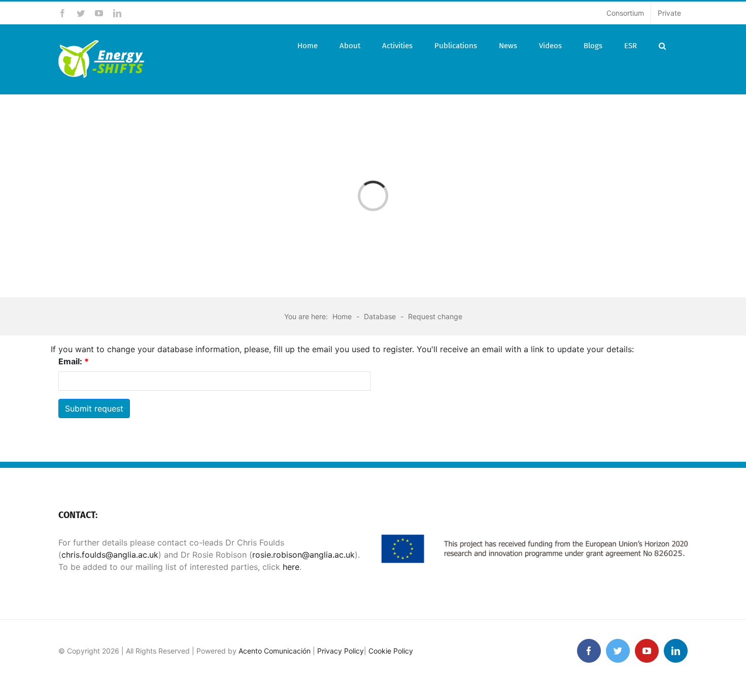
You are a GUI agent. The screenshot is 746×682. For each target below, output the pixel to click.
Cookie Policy (390, 650)
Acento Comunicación (275, 650)
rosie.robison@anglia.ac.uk (303, 555)
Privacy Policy (340, 650)
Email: (73, 361)
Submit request (94, 408)
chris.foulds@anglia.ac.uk (109, 555)
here (289, 567)
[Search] (662, 45)
